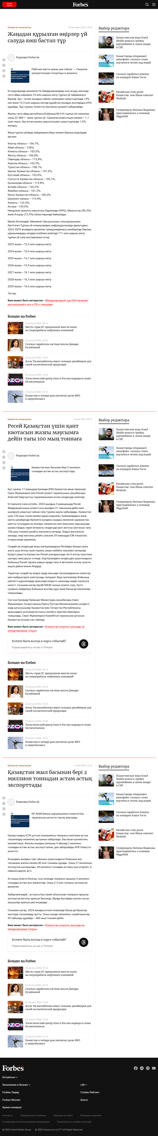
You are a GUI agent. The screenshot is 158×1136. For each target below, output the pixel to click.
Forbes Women (11, 1099)
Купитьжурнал (9, 4)
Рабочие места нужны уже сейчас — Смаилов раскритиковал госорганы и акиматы (59, 71)
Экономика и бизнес (15, 1084)
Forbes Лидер (10, 1092)
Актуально (8, 1077)
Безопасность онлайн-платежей (74, 1121)
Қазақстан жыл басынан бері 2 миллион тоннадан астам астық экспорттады (56, 469)
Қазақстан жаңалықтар (19, 27)
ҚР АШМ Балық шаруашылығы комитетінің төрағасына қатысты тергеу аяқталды (58, 815)
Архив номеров (12, 1107)
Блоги (84, 1099)
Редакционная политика (33, 1115)
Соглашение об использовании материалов (25, 1121)
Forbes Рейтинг (90, 1092)
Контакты (7, 1115)
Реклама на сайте (63, 1115)
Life (83, 1084)
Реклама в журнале (90, 1115)
